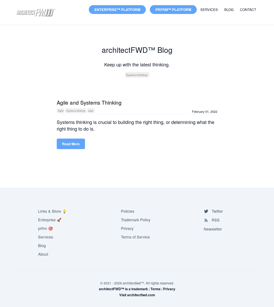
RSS (215, 220)
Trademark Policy (135, 219)
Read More (71, 143)
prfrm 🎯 (45, 228)
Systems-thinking (136, 75)
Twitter (217, 211)
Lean (90, 110)
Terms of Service (135, 237)
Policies (127, 211)
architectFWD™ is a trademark (123, 288)
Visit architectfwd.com (137, 294)
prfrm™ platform (173, 9)
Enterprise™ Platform (117, 9)
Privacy (127, 228)
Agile (60, 110)
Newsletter (213, 229)
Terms (155, 288)
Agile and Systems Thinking (89, 102)
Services (209, 9)
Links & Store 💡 (52, 211)
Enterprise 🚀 (49, 219)
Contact (248, 9)
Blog (229, 9)
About (43, 254)
